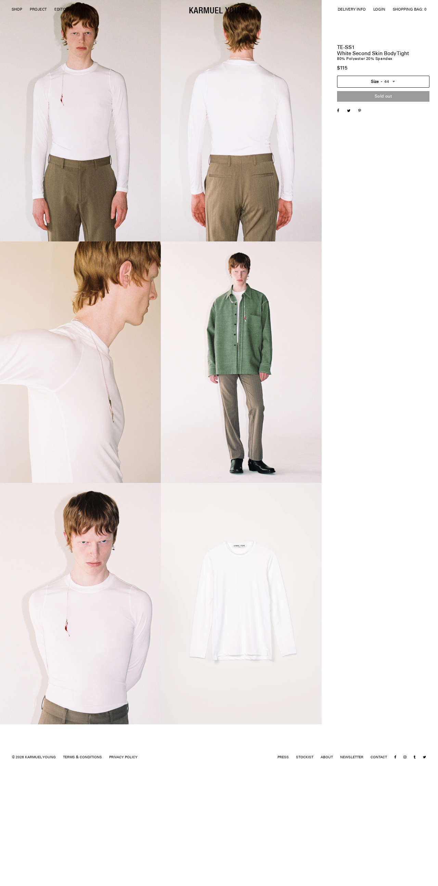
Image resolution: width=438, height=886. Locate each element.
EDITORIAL (64, 9)
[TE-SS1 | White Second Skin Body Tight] (352, 111)
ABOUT (327, 757)
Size (375, 82)
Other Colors (349, 250)
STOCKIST (304, 757)
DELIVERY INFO (352, 9)
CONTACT (379, 757)
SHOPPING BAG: (409, 9)
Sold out (383, 96)
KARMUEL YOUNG (219, 10)
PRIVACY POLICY (123, 757)
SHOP (17, 9)
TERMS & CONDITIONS (82, 757)
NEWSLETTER (351, 757)
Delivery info (349, 259)
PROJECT (38, 9)
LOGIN (379, 9)
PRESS (283, 757)
